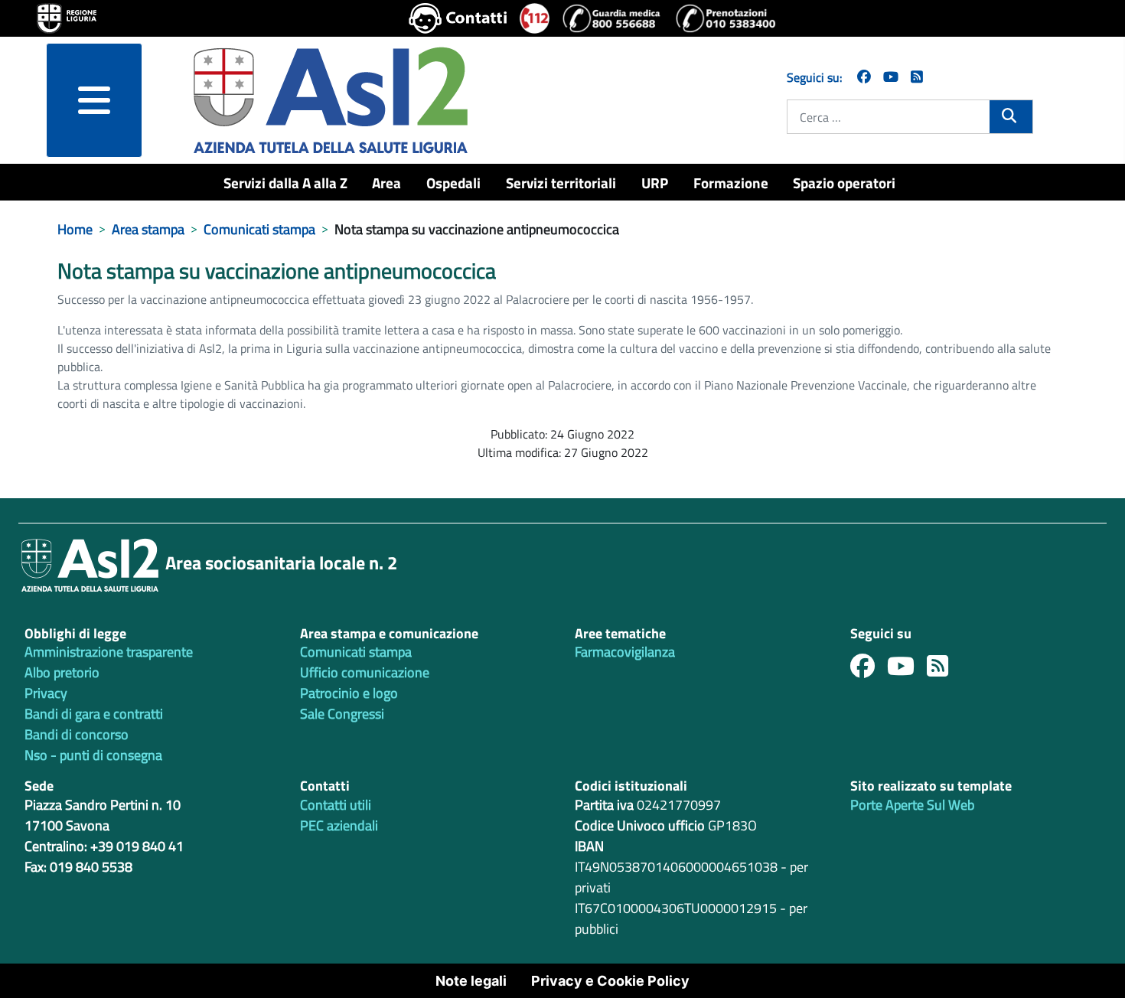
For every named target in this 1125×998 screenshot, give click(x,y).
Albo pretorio (61, 672)
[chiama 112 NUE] (535, 18)
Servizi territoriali (561, 182)
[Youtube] (907, 670)
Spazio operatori (844, 182)
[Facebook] (864, 77)
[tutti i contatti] (458, 18)
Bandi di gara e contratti (93, 713)
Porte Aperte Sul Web (912, 804)
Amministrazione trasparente (108, 651)
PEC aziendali (339, 825)
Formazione (730, 182)
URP (654, 182)
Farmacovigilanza (625, 651)
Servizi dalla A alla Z (285, 182)
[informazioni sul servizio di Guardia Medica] (612, 18)
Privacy (45, 693)
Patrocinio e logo (349, 693)
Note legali (471, 981)
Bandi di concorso (76, 734)
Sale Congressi (342, 713)
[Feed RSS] (943, 670)
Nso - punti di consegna (93, 755)
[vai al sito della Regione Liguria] (66, 17)
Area (386, 182)
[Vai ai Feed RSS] (917, 77)
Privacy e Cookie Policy (610, 981)
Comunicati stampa (356, 651)
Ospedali (453, 182)
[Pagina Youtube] (890, 77)
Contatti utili (335, 804)
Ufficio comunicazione (364, 672)
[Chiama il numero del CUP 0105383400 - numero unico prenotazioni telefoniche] (725, 18)
